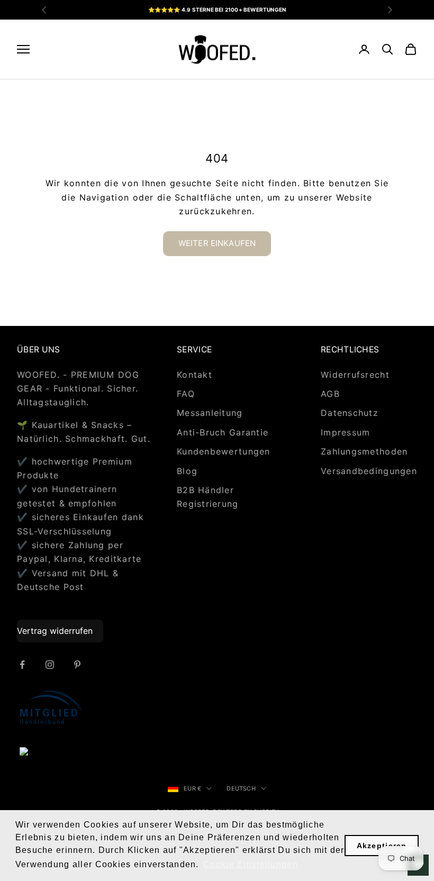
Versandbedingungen (369, 471)
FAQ (186, 393)
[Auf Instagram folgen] (49, 664)
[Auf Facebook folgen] (22, 664)
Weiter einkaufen (217, 243)
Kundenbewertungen (223, 451)
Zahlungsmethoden (364, 451)
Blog (187, 471)
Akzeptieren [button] (382, 845)
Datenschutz (349, 412)
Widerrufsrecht (355, 374)
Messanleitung (210, 412)
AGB (330, 393)
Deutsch (241, 788)
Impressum (345, 432)
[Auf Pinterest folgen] (77, 664)
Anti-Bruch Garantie (222, 432)
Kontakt (194, 374)
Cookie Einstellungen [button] (250, 864)
